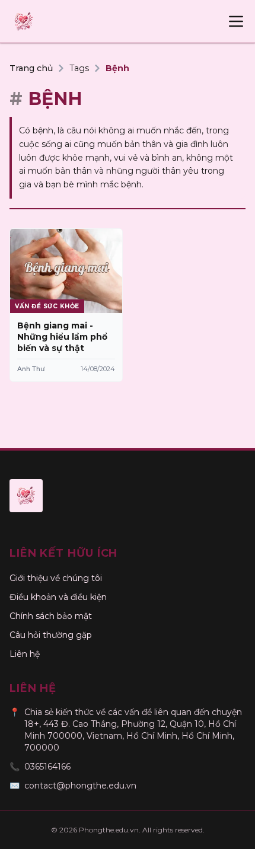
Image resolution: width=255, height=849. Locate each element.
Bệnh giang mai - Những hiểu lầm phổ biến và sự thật (62, 337)
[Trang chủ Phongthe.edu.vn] (23, 21)
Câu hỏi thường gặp (50, 635)
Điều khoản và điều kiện (58, 597)
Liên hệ (24, 654)
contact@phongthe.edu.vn (80, 785)
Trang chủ (31, 68)
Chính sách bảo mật (50, 616)
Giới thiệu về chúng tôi (55, 578)
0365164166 (47, 766)
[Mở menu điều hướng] (236, 21)
